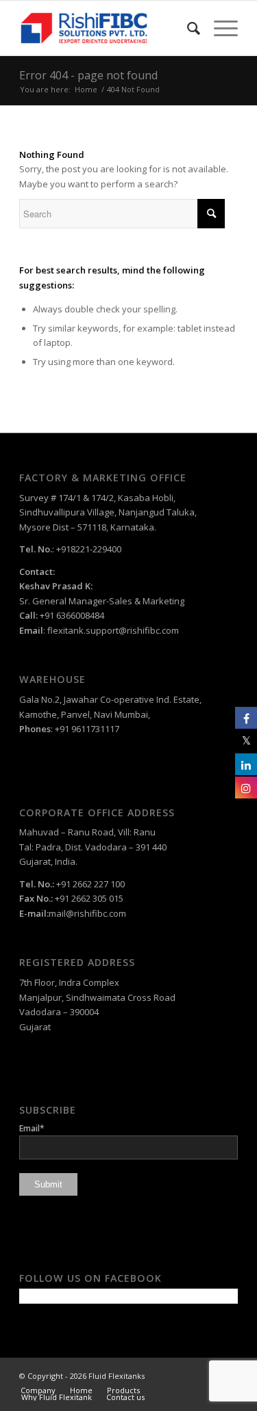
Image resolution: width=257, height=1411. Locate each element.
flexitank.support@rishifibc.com (113, 630)
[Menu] (219, 28)
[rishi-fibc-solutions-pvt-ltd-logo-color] (106, 28)
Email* (32, 1128)
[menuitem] (186, 28)
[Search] (186, 28)
